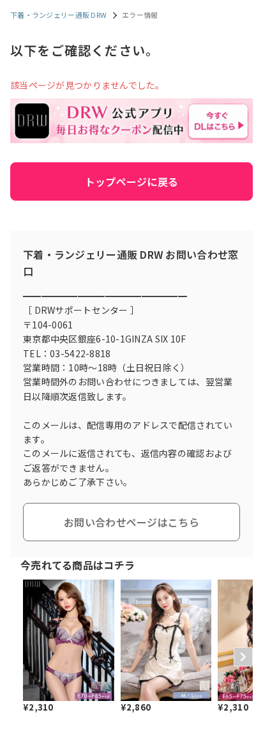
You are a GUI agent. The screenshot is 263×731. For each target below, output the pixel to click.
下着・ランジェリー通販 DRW (58, 15)
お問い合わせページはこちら (131, 522)
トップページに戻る (132, 181)
